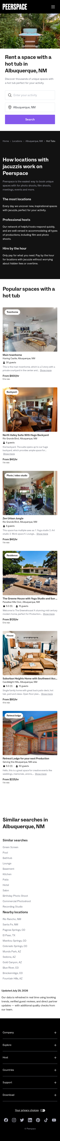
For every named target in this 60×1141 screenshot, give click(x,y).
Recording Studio (13, 906)
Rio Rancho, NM (12, 919)
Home (6, 141)
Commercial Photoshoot (17, 901)
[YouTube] (54, 1120)
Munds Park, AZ (12, 951)
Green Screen (10, 847)
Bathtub (7, 858)
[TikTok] (46, 1120)
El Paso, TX (9, 935)
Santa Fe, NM (10, 924)
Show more (46, 370)
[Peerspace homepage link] (15, 6)
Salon (6, 890)
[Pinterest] (38, 1120)
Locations (17, 141)
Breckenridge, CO (13, 973)
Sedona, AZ (9, 957)
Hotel (6, 885)
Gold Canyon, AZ (12, 962)
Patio (6, 879)
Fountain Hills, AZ (12, 978)
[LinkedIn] (30, 1120)
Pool (5, 852)
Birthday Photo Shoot (15, 896)
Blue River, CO (11, 967)
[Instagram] (14, 1120)
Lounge (7, 863)
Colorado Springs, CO (15, 946)
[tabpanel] (30, 329)
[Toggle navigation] (53, 7)
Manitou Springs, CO (14, 940)
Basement (8, 869)
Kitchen (7, 874)
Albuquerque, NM (34, 141)
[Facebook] (6, 1120)
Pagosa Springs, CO (14, 930)
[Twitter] (22, 1120)
